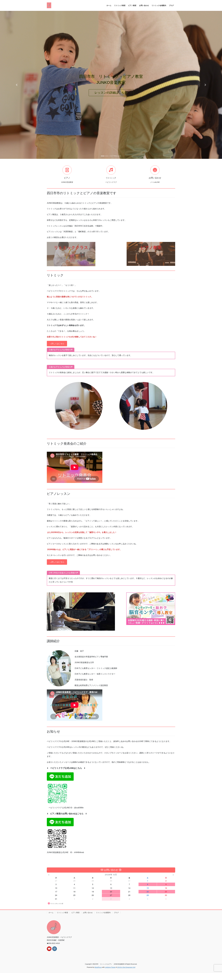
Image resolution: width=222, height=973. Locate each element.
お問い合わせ (88, 912)
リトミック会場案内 (103, 912)
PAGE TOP (215, 942)
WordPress (98, 967)
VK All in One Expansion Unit (126, 967)
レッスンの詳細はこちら (152, 92)
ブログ (116, 912)
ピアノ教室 (75, 912)
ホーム (51, 912)
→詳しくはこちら (56, 344)
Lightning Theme (110, 967)
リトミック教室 (62, 912)
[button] (16, 85)
